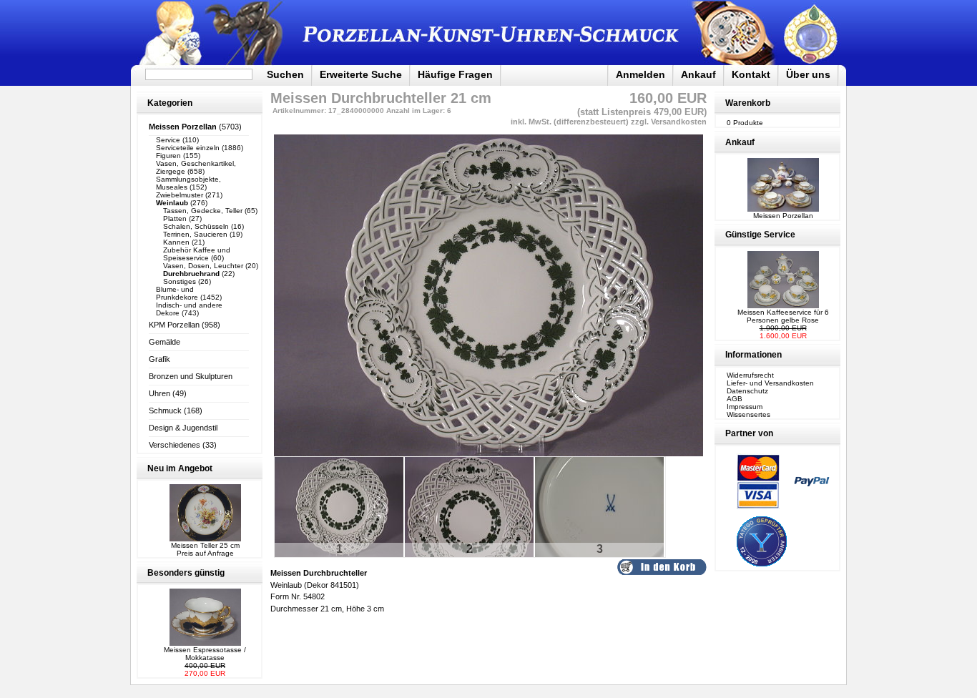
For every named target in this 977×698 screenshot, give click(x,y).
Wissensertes (748, 414)
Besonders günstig (186, 573)
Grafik (159, 359)
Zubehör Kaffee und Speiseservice (196, 254)
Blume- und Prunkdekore (177, 293)
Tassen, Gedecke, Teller (202, 211)
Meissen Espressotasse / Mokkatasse (205, 654)
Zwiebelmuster (179, 195)
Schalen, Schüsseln (196, 226)
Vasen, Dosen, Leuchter (203, 266)
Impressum (744, 407)
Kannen (176, 242)
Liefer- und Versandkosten (770, 383)
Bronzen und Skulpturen (190, 376)
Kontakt (751, 74)
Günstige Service (760, 235)
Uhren (159, 393)
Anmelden (640, 74)
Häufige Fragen (455, 74)
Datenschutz (747, 391)
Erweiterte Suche (361, 74)
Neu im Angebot (179, 468)
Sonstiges (179, 281)
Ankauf (698, 74)
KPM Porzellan (174, 324)
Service (168, 140)
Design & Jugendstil (183, 427)
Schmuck (165, 410)
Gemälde (164, 342)
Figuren (168, 155)
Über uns (808, 74)
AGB (734, 399)
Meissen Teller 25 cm (205, 545)
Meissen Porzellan (783, 216)
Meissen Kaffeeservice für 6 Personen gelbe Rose (783, 316)
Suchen (285, 74)
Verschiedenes (174, 445)
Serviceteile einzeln (188, 148)
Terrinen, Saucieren (195, 234)
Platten (175, 218)
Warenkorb (747, 103)
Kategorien (169, 103)
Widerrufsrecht (750, 375)
